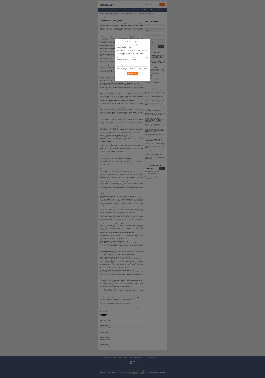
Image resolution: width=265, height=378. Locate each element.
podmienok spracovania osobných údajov (135, 69)
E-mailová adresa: (121, 63)
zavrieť (145, 78)
